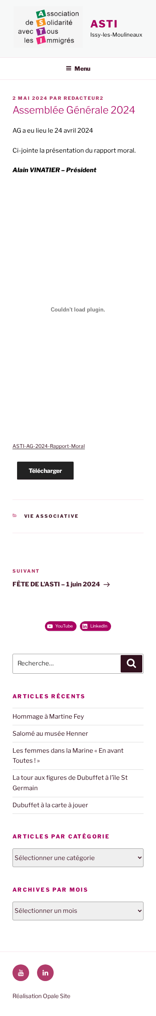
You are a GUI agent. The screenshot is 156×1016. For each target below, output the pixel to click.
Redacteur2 (84, 98)
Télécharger (45, 470)
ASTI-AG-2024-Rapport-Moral (48, 446)
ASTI (104, 24)
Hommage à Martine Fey (48, 716)
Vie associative (51, 516)
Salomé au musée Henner (50, 733)
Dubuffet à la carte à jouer (50, 805)
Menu (82, 68)
